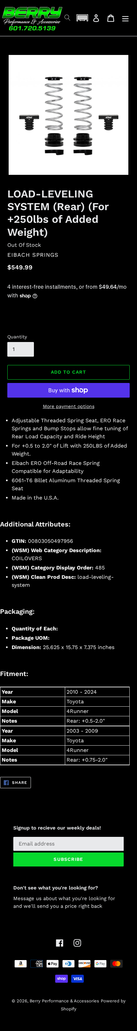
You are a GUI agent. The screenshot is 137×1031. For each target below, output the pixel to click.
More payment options (68, 406)
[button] (82, 18)
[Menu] (125, 18)
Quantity (17, 336)
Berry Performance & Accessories (64, 1000)
